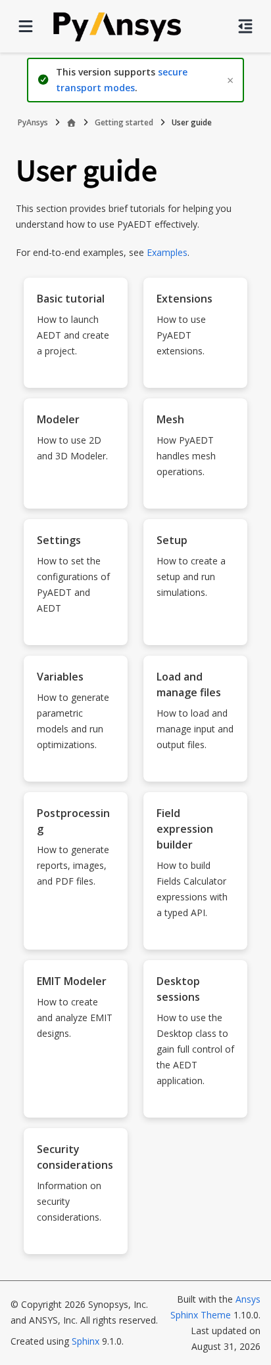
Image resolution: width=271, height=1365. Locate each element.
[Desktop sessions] (195, 1107)
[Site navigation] (26, 26)
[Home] (71, 123)
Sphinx (85, 1341)
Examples (167, 252)
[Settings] (75, 634)
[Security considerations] (75, 1243)
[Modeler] (75, 498)
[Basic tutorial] (75, 377)
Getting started (124, 122)
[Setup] (195, 634)
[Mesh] (195, 498)
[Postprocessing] (75, 939)
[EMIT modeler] (75, 1107)
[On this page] (245, 26)
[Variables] (75, 771)
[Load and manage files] (195, 771)
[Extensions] (195, 377)
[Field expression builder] (195, 939)
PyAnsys (33, 122)
